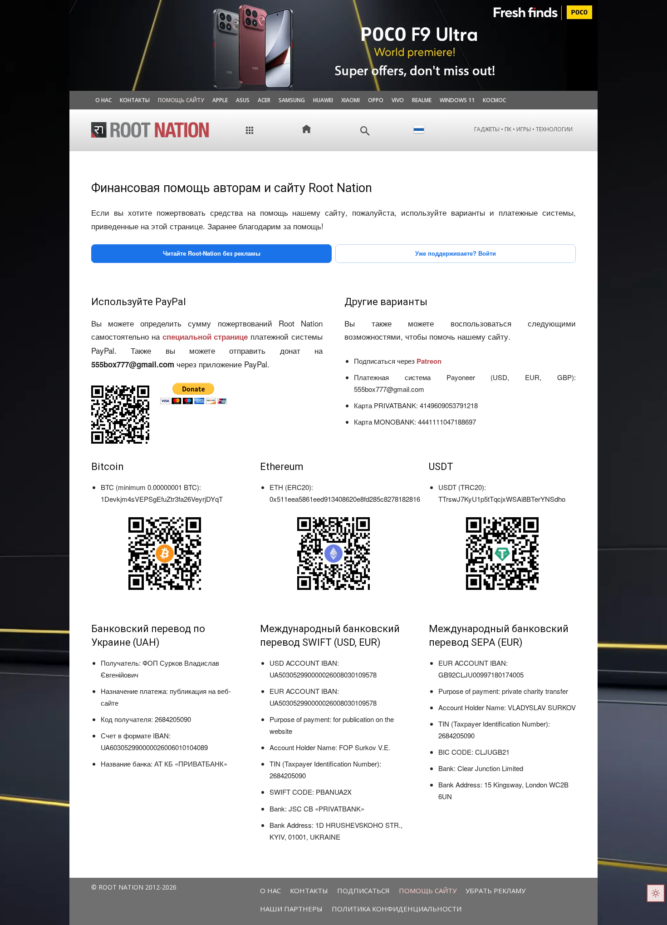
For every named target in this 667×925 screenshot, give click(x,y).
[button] (365, 131)
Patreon (429, 361)
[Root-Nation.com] (150, 130)
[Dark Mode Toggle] (656, 893)
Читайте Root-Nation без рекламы (211, 253)
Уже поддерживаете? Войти (455, 253)
